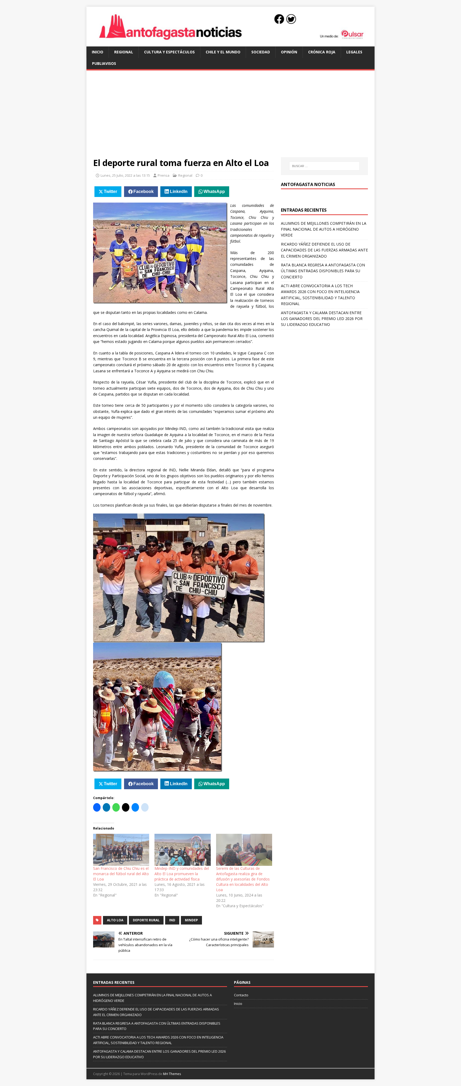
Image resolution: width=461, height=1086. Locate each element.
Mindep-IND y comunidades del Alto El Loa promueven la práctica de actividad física (181, 874)
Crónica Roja (321, 51)
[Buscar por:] (324, 166)
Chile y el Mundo (223, 51)
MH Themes (172, 1074)
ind (172, 920)
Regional (123, 51)
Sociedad (260, 51)
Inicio (97, 51)
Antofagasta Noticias (308, 184)
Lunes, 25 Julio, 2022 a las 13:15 (125, 175)
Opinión (289, 51)
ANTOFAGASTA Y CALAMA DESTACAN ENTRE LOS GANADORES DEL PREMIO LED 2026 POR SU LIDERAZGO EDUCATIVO (322, 318)
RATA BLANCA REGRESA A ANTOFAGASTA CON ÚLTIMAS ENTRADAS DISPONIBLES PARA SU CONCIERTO (323, 270)
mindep (191, 920)
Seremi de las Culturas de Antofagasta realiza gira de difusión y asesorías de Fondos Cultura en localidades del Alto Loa (243, 879)
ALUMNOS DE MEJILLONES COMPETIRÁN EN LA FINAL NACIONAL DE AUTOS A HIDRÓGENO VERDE (323, 229)
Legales (354, 51)
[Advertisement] (230, 117)
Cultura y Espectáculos (169, 51)
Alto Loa (115, 920)
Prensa (163, 175)
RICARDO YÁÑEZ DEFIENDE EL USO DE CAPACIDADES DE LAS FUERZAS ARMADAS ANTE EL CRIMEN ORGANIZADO (324, 250)
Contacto (241, 995)
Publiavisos (104, 63)
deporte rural (146, 920)
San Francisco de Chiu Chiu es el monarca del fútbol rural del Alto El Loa (121, 874)
